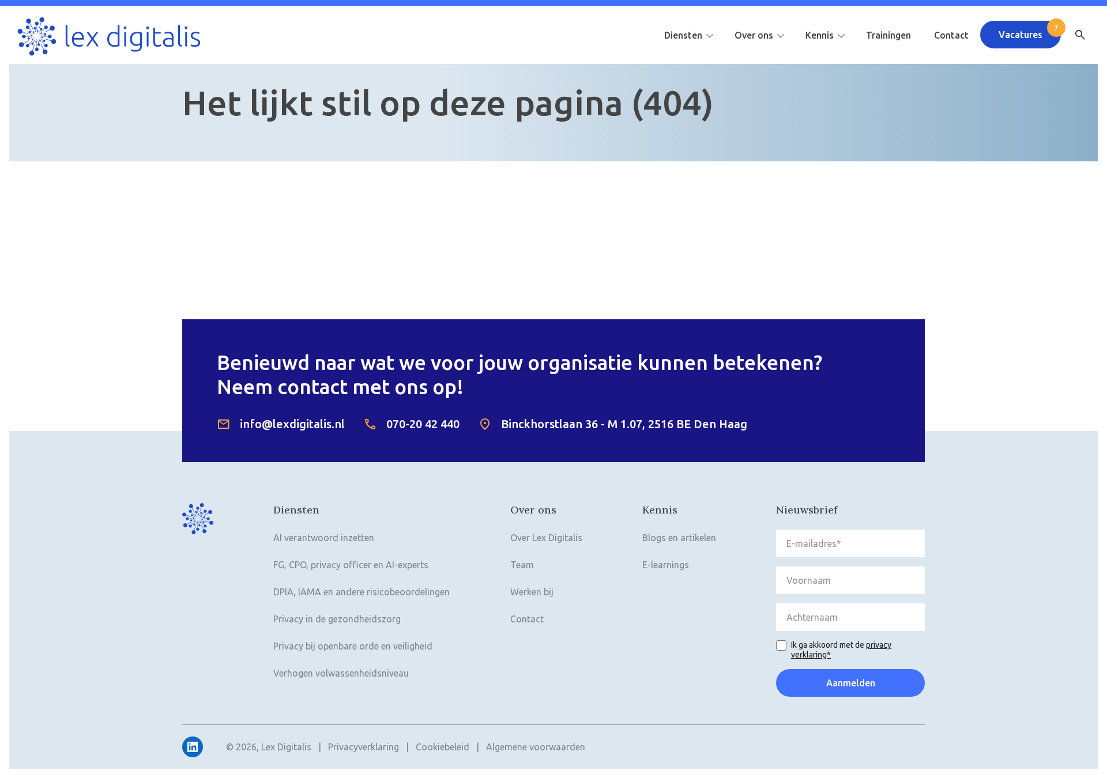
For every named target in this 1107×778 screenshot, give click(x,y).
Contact (951, 35)
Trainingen (888, 35)
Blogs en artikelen (679, 537)
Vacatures (1020, 34)
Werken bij (532, 592)
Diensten (683, 35)
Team (522, 565)
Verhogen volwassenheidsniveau (341, 673)
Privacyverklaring (363, 747)
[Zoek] (1080, 35)
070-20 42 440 (423, 423)
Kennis (819, 35)
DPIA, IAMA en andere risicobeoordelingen (361, 592)
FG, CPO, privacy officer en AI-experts (350, 565)
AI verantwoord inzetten (323, 537)
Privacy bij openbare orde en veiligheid (352, 646)
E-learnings (665, 565)
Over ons (754, 35)
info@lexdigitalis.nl (292, 423)
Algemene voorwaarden (535, 747)
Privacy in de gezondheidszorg (337, 619)
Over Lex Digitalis (546, 537)
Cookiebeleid (442, 747)
